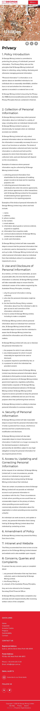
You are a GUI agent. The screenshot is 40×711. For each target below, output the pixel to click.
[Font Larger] (36, 43)
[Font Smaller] (31, 43)
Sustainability (7, 633)
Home (4, 623)
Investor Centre (8, 628)
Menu (34, 2)
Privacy (19, 706)
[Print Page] (27, 43)
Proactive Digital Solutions (22, 708)
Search (26, 706)
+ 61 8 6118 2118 (14, 662)
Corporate (5, 626)
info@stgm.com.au (13, 664)
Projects (5, 631)
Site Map (12, 706)
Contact (5, 635)
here (23, 526)
